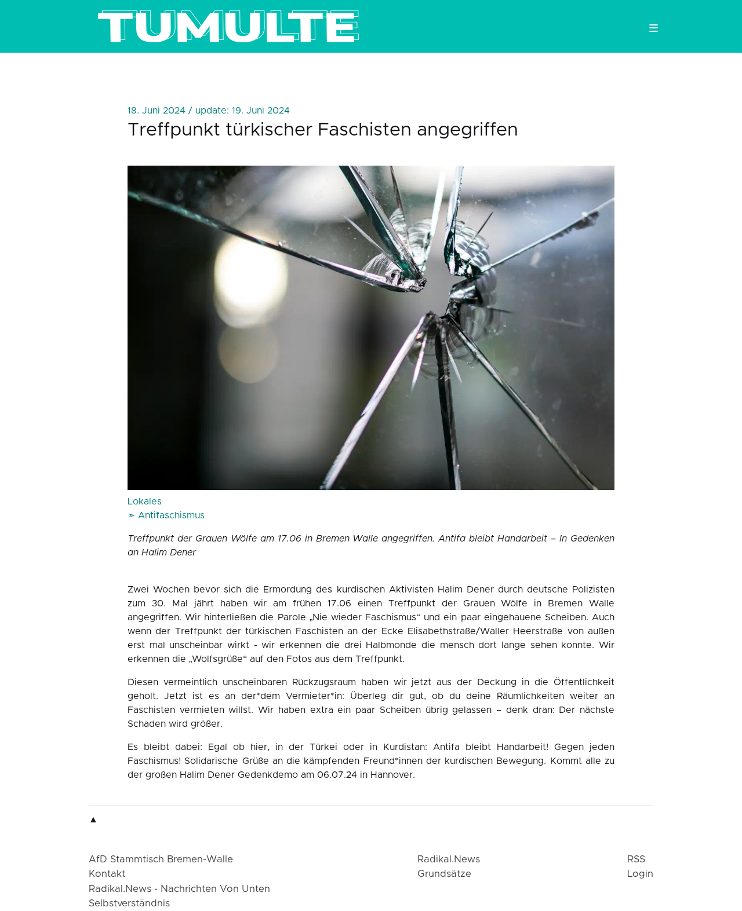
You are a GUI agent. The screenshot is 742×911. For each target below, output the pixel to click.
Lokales (145, 501)
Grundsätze (444, 874)
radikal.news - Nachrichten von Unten (179, 889)
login (640, 874)
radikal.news (448, 859)
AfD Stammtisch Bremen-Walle (161, 859)
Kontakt (107, 874)
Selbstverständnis (129, 903)
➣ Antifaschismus (166, 515)
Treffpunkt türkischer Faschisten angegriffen (323, 130)
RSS (636, 859)
